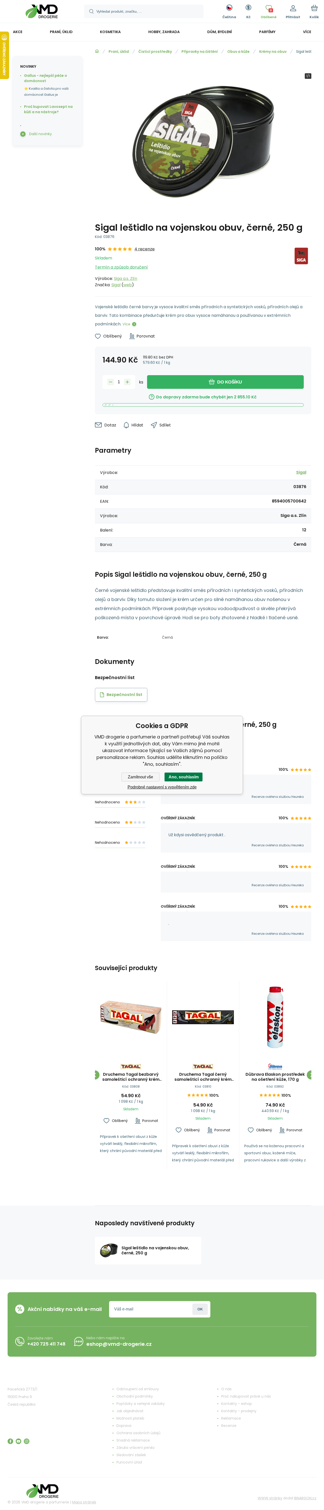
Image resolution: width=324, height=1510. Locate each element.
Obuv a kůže (238, 51)
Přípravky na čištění (199, 51)
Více (126, 324)
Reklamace (231, 1418)
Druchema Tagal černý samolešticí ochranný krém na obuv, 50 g (203, 1077)
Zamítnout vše (140, 777)
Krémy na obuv (273, 51)
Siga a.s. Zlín (125, 278)
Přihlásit (200, 1309)
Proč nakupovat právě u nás (246, 1396)
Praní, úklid (119, 51)
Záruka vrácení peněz (135, 1447)
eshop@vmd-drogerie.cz (119, 1344)
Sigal (115, 285)
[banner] (41, 12)
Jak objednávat (130, 1410)
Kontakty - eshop (236, 1403)
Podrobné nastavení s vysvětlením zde (162, 787)
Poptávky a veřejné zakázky (140, 1403)
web (127, 285)
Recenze (228, 1425)
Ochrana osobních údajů (138, 1432)
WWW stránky (270, 1498)
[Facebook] (10, 1441)
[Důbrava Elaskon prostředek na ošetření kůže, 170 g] (275, 1017)
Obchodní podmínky (134, 1396)
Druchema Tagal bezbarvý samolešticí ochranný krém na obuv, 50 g (130, 1077)
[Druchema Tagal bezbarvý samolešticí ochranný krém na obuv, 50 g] (131, 1017)
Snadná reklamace (133, 1440)
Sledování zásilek (131, 1454)
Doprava (123, 1425)
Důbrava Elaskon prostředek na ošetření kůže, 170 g (275, 1077)
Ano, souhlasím (184, 777)
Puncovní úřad (129, 1462)
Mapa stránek (84, 1502)
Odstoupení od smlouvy (137, 1389)
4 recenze (144, 249)
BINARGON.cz (305, 1498)
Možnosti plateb (130, 1418)
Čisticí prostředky (155, 51)
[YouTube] (18, 1441)
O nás (226, 1389)
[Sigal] (301, 267)
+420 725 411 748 (46, 1344)
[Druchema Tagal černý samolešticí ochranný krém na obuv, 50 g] (203, 1017)
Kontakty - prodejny (238, 1410)
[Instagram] (26, 1441)
